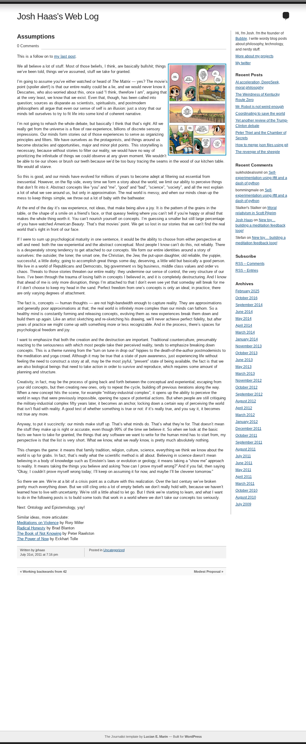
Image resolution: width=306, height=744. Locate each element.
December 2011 (248, 429)
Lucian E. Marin (156, 736)
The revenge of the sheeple (257, 152)
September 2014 (249, 305)
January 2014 (246, 339)
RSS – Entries (246, 270)
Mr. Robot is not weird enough (259, 107)
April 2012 (243, 408)
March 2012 (245, 415)
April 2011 (243, 477)
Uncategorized (114, 550)
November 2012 (248, 380)
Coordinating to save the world (260, 113)
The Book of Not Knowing (39, 533)
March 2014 (245, 332)
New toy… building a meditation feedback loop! (260, 225)
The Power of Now (33, 539)
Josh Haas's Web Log (58, 16)
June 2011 (244, 463)
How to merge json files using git (261, 145)
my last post (65, 56)
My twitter (243, 63)
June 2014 (244, 312)
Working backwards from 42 (45, 571)
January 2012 (246, 422)
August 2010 (245, 497)
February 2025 (247, 291)
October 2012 (246, 387)
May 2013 (243, 367)
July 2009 (243, 504)
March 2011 (245, 484)
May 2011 (243, 470)
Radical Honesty (31, 528)
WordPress (193, 736)
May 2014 (243, 319)
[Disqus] (121, 656)
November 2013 (248, 346)
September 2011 (248, 442)
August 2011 (245, 449)
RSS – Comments (249, 264)
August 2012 (245, 401)
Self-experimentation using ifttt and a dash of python (261, 177)
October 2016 (246, 298)
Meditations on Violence (38, 522)
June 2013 (244, 360)
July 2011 (243, 456)
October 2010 (246, 490)
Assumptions (36, 36)
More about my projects (254, 56)
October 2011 (246, 435)
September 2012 (249, 394)
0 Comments (28, 46)
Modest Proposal (207, 571)
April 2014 (243, 325)
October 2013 (246, 353)
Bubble (241, 38)
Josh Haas (244, 220)
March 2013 (245, 374)
